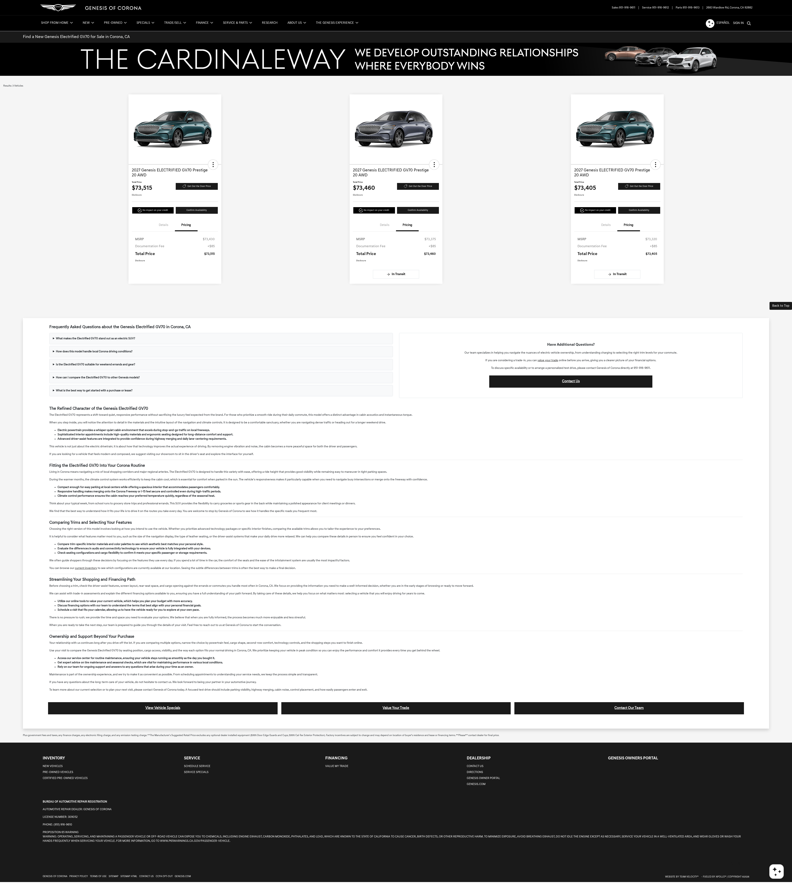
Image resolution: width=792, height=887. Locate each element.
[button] (213, 164)
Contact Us (571, 381)
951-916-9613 (691, 7)
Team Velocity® (689, 877)
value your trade (547, 360)
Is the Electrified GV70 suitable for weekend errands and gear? (95, 364)
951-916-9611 (627, 7)
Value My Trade (336, 766)
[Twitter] (739, 863)
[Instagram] (730, 863)
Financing (336, 758)
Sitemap (113, 876)
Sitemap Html (128, 876)
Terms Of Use (98, 876)
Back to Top (780, 306)
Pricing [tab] (186, 225)
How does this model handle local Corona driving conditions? (94, 351)
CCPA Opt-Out (164, 876)
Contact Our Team (629, 708)
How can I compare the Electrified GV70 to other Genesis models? (98, 377)
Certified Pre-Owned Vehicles (65, 778)
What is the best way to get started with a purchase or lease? (94, 390)
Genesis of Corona (55, 876)
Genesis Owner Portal (483, 778)
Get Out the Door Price (199, 186)
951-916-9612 (660, 7)
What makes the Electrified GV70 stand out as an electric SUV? (95, 338)
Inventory (54, 758)
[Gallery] (396, 59)
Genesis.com (476, 784)
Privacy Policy (78, 876)
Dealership (479, 758)
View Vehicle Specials (162, 708)
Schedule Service (197, 766)
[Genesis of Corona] (91, 7)
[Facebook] (722, 863)
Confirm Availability (196, 210)
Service (192, 758)
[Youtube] (748, 863)
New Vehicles (53, 766)
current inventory (86, 568)
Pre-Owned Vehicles (58, 772)
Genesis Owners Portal (633, 758)
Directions (475, 772)
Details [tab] (163, 225)
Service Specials (196, 772)
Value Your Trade (396, 708)
